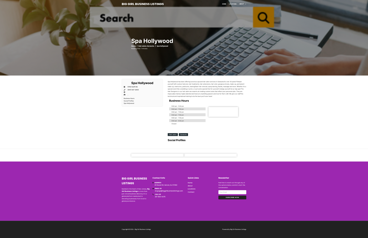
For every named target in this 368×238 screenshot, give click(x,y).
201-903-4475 (160, 197)
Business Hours (129, 98)
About (190, 186)
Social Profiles (129, 101)
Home (224, 4)
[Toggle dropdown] (245, 4)
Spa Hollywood (129, 103)
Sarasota (150, 46)
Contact (191, 192)
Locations (233, 4)
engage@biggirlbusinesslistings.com (169, 191)
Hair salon (142, 46)
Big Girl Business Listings (143, 4)
